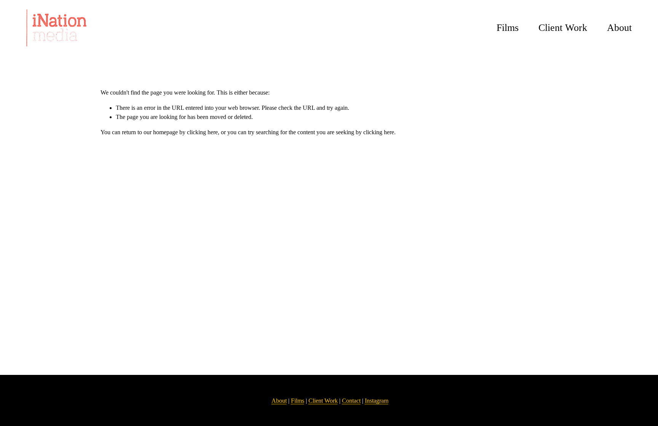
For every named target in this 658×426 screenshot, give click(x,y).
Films (508, 27)
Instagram (376, 400)
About (619, 27)
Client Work (562, 27)
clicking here (202, 132)
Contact (351, 400)
